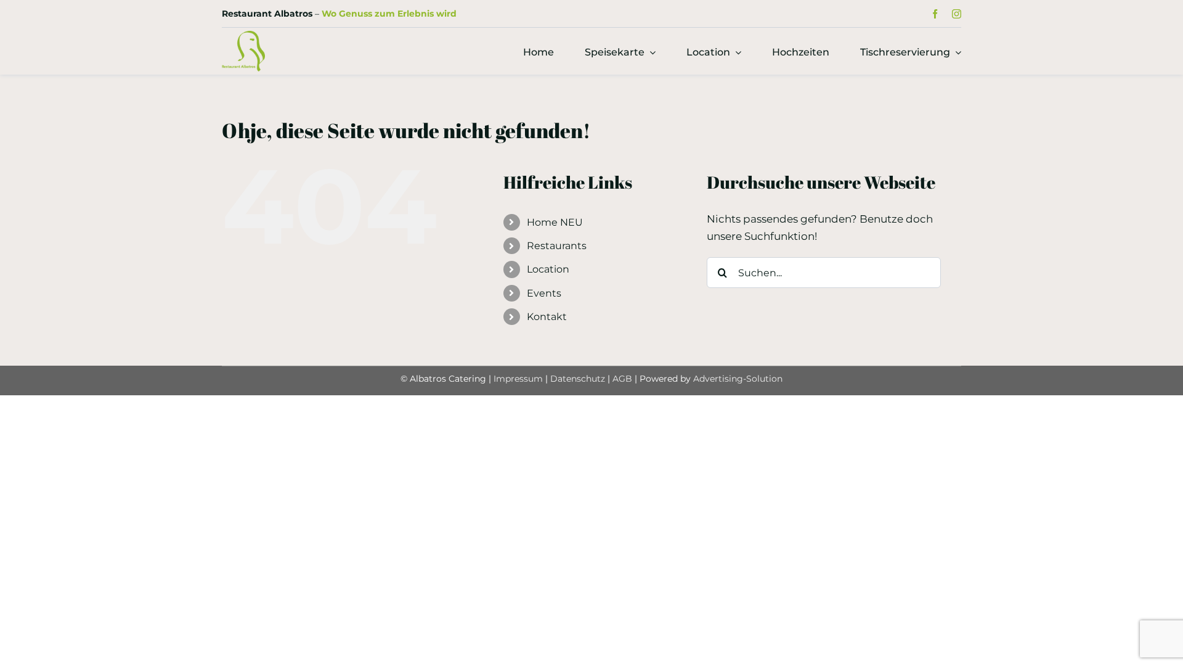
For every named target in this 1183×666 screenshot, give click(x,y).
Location (548, 269)
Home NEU (555, 222)
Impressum (518, 378)
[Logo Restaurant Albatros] (243, 36)
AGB (622, 378)
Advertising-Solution (738, 378)
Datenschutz (579, 378)
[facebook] (935, 13)
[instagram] (956, 13)
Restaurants (557, 246)
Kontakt (547, 317)
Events (544, 293)
